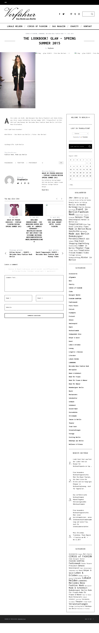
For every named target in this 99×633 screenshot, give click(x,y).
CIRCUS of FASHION (31, 33)
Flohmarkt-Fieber (79, 214)
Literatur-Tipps (81, 226)
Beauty (71, 202)
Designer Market (74, 295)
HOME (6, 2)
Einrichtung (72, 209)
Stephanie (51, 48)
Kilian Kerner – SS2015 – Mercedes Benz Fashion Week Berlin (21, 253)
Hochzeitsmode (74, 330)
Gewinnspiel (75, 219)
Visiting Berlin (74, 437)
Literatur (72, 355)
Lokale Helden (74, 359)
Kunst (71, 226)
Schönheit (72, 405)
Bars (70, 281)
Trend (81, 250)
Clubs (71, 291)
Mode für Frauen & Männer (78, 380)
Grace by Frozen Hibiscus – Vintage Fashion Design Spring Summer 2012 (52, 175)
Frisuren (71, 217)
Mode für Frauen (74, 377)
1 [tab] (89, 78)
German (77, 133)
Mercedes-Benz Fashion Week (54, 33)
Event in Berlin (78, 210)
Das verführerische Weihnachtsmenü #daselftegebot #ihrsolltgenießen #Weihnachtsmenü (80, 499)
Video (86, 253)
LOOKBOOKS (41, 33)
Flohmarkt (72, 313)
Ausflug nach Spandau (85, 200)
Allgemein (72, 277)
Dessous (88, 207)
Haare (71, 327)
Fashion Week (9, 154)
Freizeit (72, 316)
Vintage (72, 255)
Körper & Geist (74, 337)
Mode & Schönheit (75, 373)
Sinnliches (73, 246)
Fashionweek (73, 302)
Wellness (78, 255)
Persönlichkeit (77, 238)
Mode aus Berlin (21, 154)
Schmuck (71, 241)
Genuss (71, 320)
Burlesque (73, 207)
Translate (85, 137)
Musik (71, 391)
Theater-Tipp (82, 248)
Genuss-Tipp (82, 217)
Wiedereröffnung (74, 257)
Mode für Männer (74, 384)
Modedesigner (76, 236)
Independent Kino (75, 334)
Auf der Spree (83, 198)
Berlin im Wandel (77, 205)
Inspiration (76, 224)
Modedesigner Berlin (76, 387)
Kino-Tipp (86, 224)
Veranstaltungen (74, 430)
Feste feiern (73, 305)
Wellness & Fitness (76, 444)
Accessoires (73, 274)
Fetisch (71, 309)
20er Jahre (74, 198)
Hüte (76, 222)
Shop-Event (79, 241)
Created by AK (21, 619)
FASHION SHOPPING (75, 298)
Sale (87, 239)
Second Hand (73, 409)
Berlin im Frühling (81, 202)
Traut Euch (73, 250)
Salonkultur (73, 398)
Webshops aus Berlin (76, 441)
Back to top (88, 619)
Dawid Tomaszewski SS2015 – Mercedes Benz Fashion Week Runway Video (47, 253)
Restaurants (73, 394)
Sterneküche (73, 412)
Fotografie (86, 214)
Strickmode (73, 416)
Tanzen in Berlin (75, 419)
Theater (71, 423)
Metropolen (83, 231)
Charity (81, 207)
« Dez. (71, 184)
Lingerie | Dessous (76, 352)
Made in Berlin (77, 229)
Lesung (71, 348)
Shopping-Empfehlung (79, 243)
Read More (45, 190)
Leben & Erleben (74, 345)
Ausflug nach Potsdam (74, 200)
